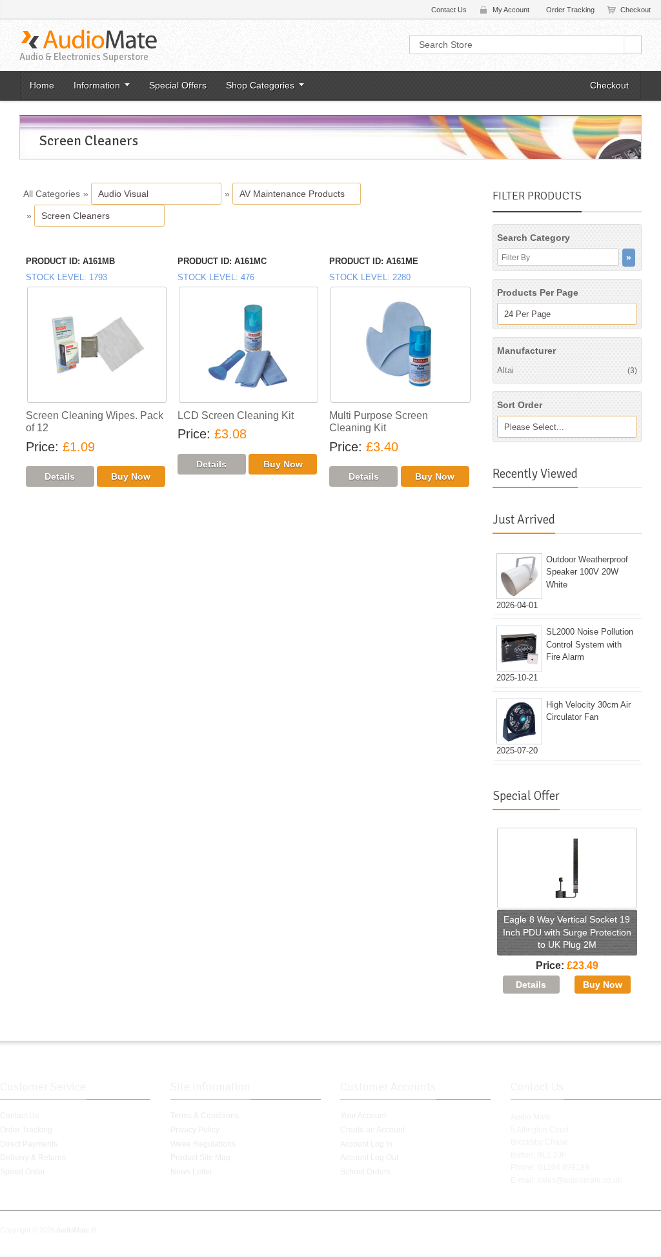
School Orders (365, 1171)
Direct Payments (28, 1144)
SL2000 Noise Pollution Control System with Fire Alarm (589, 644)
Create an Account (372, 1129)
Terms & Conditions (204, 1115)
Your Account (363, 1115)
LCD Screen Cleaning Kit (236, 415)
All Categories (51, 194)
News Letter (191, 1171)
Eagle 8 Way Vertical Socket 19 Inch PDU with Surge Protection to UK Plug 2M (567, 932)
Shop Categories (260, 85)
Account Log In (366, 1144)
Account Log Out (369, 1157)
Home (42, 85)
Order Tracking (570, 10)
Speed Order (22, 1171)
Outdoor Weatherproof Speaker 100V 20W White (587, 572)
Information (97, 85)
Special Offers (178, 85)
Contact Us (449, 10)
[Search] (633, 44)
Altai (567, 370)
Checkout (635, 10)
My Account (511, 10)
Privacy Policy (194, 1129)
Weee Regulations (203, 1144)
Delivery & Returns (33, 1157)
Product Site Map (200, 1157)
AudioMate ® (76, 1230)
